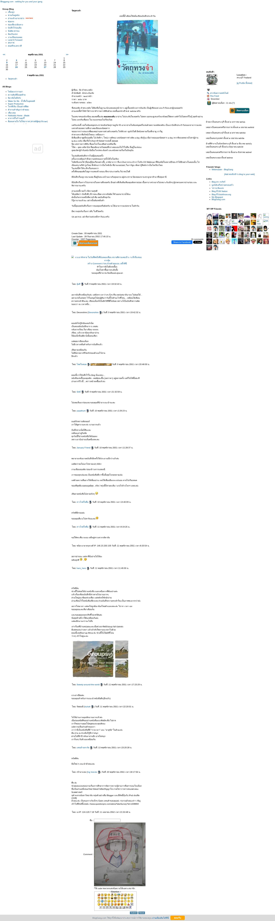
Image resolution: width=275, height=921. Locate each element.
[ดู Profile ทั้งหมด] (244, 83)
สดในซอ (82, 364)
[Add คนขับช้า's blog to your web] (239, 174)
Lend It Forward (15, 40)
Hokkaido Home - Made (18, 115)
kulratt (88, 706)
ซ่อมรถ (11, 21)
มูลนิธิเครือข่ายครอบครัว (222, 185)
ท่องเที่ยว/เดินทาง (15, 24)
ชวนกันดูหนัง (13, 15)
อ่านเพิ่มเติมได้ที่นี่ (160, 918)
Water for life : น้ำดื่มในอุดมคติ (21, 101)
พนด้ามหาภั (83, 747)
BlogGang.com (218, 199)
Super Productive (15, 104)
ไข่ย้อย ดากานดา (15, 91)
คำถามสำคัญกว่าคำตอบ (18, 110)
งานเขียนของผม (15, 37)
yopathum (81, 411)
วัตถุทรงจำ (12, 79)
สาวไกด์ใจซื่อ (83, 502)
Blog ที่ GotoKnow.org (221, 194)
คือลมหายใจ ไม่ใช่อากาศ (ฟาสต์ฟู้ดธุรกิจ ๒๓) (28, 121)
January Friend (84, 447)
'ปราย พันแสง (218, 188)
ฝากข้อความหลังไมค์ (219, 93)
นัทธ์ (79, 392)
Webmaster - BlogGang (222, 169)
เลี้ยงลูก (11, 12)
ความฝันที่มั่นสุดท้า (16, 95)
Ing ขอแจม (92, 772)
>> (67, 54)
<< (4, 54)
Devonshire (93, 312)
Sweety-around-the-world (88, 684)
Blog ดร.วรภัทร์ (218, 182)
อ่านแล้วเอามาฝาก (16, 18)
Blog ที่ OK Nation (219, 191)
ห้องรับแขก (13, 34)
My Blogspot (217, 197)
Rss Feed (214, 96)
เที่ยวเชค (12, 113)
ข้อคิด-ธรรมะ (14, 31)
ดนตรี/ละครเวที (15, 46)
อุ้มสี (79, 284)
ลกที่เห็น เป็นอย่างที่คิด (18, 106)
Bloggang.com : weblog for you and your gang (21, 1)
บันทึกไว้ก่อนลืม (14, 28)
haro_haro (82, 568)
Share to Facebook (182, 242)
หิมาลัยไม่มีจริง (14, 98)
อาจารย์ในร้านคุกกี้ (16, 118)
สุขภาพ (11, 43)
